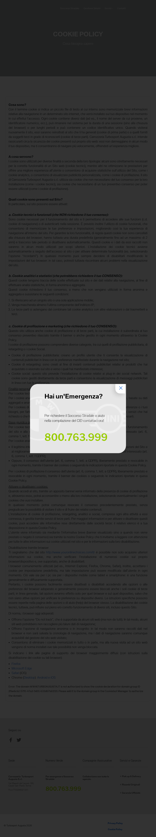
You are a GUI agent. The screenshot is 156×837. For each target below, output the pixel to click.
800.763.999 (76, 437)
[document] (78, 418)
